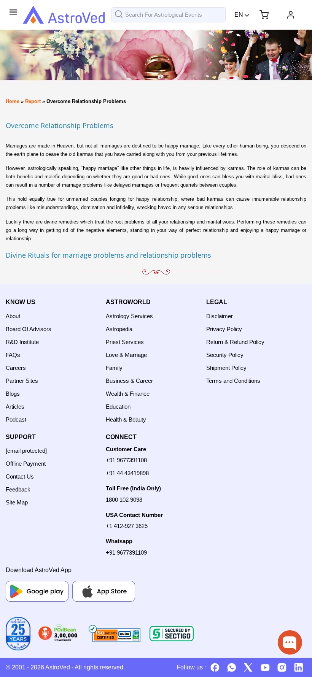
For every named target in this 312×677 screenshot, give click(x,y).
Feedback (18, 489)
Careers (16, 368)
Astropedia (119, 329)
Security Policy (225, 355)
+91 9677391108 (126, 460)
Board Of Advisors (28, 329)
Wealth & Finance (128, 393)
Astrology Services (129, 316)
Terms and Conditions (233, 380)
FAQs (13, 355)
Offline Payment (26, 463)
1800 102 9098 (124, 499)
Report (33, 101)
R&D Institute (22, 342)
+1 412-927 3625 (127, 526)
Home (12, 101)
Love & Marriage (126, 355)
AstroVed (57, 667)
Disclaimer (219, 316)
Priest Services (125, 342)
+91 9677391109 (126, 552)
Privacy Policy (224, 329)
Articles (15, 406)
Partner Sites (22, 380)
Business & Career (129, 380)
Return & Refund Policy (235, 342)
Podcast (16, 419)
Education (118, 406)
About (13, 316)
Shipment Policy (226, 368)
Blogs (13, 393)
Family (114, 368)
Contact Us (20, 476)
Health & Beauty (126, 419)
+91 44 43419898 (127, 473)
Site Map (17, 502)
